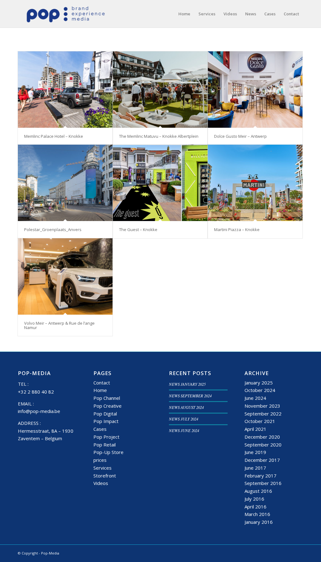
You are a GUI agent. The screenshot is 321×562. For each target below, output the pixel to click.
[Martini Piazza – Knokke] (255, 183)
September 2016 (263, 483)
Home (100, 390)
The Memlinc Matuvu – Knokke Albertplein (158, 136)
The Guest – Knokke (138, 229)
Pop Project (106, 437)
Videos (100, 483)
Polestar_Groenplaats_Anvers (53, 229)
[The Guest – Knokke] (160, 183)
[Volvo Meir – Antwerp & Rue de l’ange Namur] (65, 276)
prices (100, 460)
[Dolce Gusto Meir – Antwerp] (255, 89)
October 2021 (260, 421)
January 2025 (259, 382)
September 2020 (263, 444)
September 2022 (263, 413)
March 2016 (257, 514)
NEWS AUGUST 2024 (186, 407)
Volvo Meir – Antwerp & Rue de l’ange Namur (59, 325)
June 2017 (255, 468)
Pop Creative (107, 406)
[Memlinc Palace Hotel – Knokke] (65, 89)
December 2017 (262, 460)
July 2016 (254, 499)
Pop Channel (106, 398)
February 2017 (260, 475)
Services (102, 468)
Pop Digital (105, 413)
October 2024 (260, 390)
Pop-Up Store (108, 452)
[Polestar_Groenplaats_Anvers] (65, 183)
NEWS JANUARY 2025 (187, 384)
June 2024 (255, 398)
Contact (101, 382)
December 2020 (262, 437)
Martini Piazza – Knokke (237, 229)
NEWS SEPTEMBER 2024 (190, 395)
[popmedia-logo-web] (65, 14)
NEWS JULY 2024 (183, 418)
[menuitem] (184, 14)
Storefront (104, 475)
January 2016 (259, 522)
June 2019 (255, 452)
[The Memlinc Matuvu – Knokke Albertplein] (160, 89)
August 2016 (258, 491)
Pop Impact (105, 421)
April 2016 (255, 506)
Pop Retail (104, 444)
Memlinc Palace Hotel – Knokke (53, 136)
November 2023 (262, 406)
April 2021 (255, 429)
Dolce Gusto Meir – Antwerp (240, 136)
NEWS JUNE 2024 (184, 430)
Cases (100, 429)
